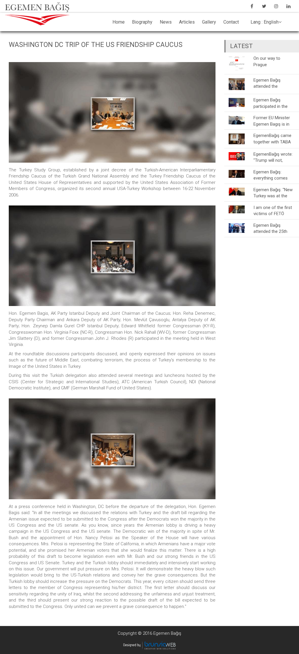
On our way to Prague (266, 61)
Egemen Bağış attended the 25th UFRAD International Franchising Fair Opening (272, 228)
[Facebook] (251, 6)
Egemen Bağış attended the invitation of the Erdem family (268, 83)
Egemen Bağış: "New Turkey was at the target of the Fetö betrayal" (273, 192)
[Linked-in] (288, 6)
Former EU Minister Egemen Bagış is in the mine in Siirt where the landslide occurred (271, 120)
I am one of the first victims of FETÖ (272, 210)
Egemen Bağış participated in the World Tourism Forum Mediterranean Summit (270, 103)
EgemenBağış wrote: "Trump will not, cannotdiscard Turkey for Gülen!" (273, 157)
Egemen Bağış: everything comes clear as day (270, 175)
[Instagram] (276, 6)
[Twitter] (264, 6)
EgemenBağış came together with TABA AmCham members (272, 138)
